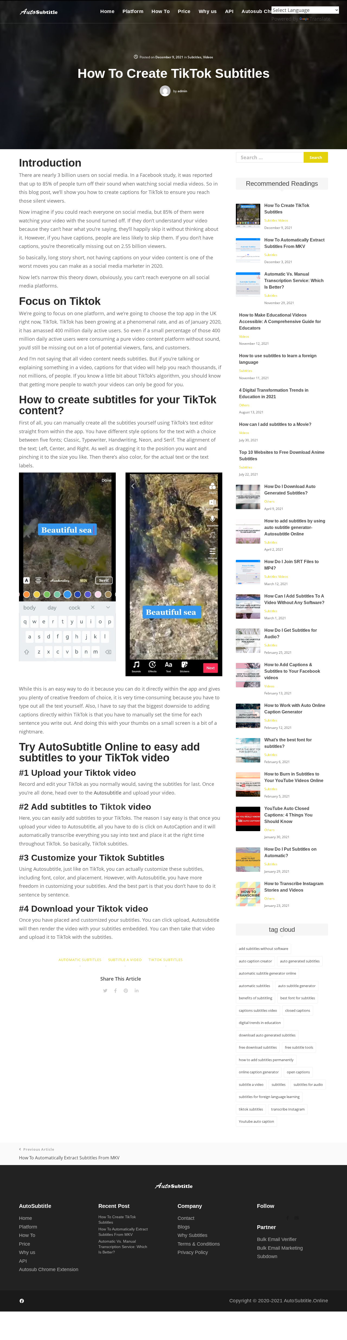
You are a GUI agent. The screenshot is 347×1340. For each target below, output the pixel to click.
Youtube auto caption (256, 1121)
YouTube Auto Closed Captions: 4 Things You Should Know (288, 815)
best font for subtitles (297, 998)
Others (244, 405)
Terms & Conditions (199, 1244)
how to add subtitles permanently (266, 1059)
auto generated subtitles (300, 961)
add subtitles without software (263, 948)
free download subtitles (258, 1047)
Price (184, 11)
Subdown (267, 1256)
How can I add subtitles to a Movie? (275, 424)
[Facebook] (115, 990)
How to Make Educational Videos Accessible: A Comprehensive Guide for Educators (280, 321)
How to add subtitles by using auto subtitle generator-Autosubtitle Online (294, 527)
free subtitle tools (299, 1047)
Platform (133, 11)
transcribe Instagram (288, 1109)
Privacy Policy (193, 1252)
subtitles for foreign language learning (269, 1096)
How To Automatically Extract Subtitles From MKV (69, 1154)
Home (107, 11)
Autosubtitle (107, 792)
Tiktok (113, 807)
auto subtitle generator (297, 985)
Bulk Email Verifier (277, 1239)
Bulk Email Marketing (280, 1248)
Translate (320, 18)
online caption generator (259, 1072)
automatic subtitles (80, 959)
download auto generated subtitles (267, 1035)
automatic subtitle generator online (267, 973)
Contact (186, 1218)
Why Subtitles (192, 1235)
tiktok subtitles (166, 959)
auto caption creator (255, 961)
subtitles (278, 1084)
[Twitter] (105, 990)
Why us (208, 11)
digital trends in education (260, 1022)
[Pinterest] (125, 990)
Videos (208, 57)
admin (182, 91)
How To (161, 11)
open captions (298, 1072)
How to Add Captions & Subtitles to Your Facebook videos (292, 671)
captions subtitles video (258, 1010)
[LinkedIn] (136, 990)
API (229, 11)
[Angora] (173, 1185)
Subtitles (194, 57)
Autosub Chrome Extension (48, 1269)
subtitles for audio (308, 1084)
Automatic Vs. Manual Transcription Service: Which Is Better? (294, 280)
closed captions (297, 1010)
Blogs (184, 1227)
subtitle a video (125, 959)
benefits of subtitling (255, 998)
